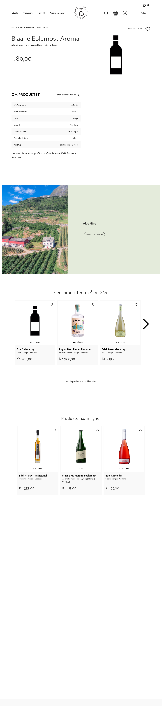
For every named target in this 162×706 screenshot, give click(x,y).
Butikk (42, 12)
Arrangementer (57, 12)
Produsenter (28, 12)
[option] (35, 337)
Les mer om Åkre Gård (94, 234)
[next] (146, 324)
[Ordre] (115, 13)
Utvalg (15, 12)
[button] (147, 29)
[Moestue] (81, 12)
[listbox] (78, 337)
